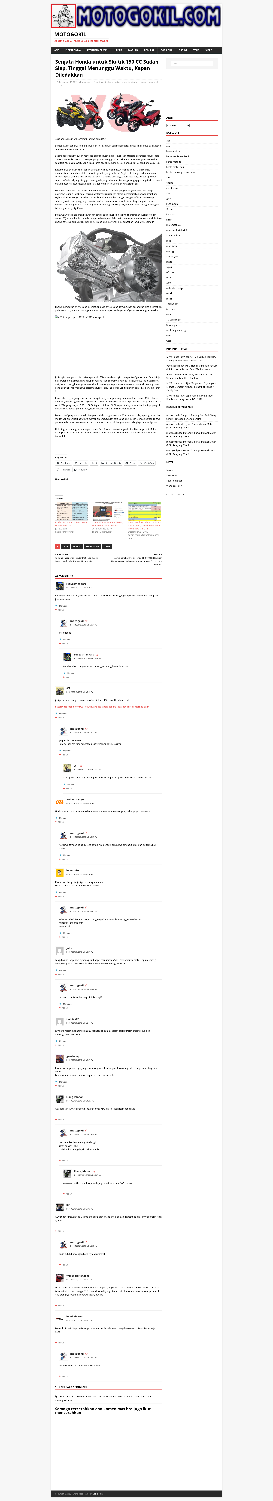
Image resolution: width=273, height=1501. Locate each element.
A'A (68, 688)
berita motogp (173, 161)
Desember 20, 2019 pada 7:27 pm (79, 1060)
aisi (168, 140)
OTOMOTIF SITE (175, 494)
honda (77, 546)
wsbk (169, 335)
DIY (168, 177)
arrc (168, 145)
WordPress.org (174, 485)
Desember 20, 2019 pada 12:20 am (80, 803)
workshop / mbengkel (177, 330)
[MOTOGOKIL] (136, 25)
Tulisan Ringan (173, 319)
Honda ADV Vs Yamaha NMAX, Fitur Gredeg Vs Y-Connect (107, 524)
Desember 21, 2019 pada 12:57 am (80, 1101)
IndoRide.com (74, 1316)
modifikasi (171, 245)
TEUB (196, 50)
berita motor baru (104, 82)
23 (61, 85)
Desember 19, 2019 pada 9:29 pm (79, 692)
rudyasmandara (76, 583)
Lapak (118, 50)
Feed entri (171, 475)
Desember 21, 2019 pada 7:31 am (79, 1280)
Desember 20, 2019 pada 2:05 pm (83, 911)
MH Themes (98, 1493)
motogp (170, 251)
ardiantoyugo (75, 799)
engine (144, 82)
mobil (169, 240)
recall (169, 293)
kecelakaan (172, 203)
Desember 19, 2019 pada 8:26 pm (79, 588)
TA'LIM (183, 50)
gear (168, 198)
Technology (172, 303)
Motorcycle (154, 82)
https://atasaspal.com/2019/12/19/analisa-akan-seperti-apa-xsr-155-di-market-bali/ (102, 706)
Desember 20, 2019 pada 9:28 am (79, 874)
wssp (169, 340)
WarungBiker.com (77, 1276)
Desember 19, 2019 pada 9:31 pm (83, 625)
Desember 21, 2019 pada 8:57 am (83, 1358)
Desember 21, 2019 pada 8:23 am (79, 1320)
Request (149, 50)
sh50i (107, 546)
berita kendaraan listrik (177, 156)
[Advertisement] (192, 92)
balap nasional (173, 151)
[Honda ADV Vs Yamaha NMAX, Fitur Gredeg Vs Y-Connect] (108, 511)
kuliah (169, 219)
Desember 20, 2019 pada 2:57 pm (79, 952)
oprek (169, 282)
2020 (65, 546)
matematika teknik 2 (176, 230)
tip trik (169, 314)
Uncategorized (173, 324)
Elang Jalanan (74, 1097)
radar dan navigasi (175, 288)
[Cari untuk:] (192, 63)
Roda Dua (167, 50)
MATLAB (133, 50)
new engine (92, 546)
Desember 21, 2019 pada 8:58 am (83, 1246)
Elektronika (73, 50)
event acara (172, 188)
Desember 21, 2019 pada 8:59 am (83, 1134)
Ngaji (169, 266)
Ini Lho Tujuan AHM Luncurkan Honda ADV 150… (71, 524)
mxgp (169, 261)
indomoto (72, 870)
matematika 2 (173, 224)
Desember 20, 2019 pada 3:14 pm (79, 1023)
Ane (56, 50)
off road (170, 272)
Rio (68, 1205)
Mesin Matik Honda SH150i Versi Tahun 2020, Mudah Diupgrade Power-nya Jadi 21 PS (144, 525)
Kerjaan (170, 209)
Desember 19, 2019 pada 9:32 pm (87, 770)
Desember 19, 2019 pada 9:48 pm (87, 658)
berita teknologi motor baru (127, 82)
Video (209, 50)
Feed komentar (174, 480)
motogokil (86, 82)
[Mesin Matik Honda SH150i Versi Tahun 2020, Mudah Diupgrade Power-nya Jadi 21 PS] (144, 511)
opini (168, 277)
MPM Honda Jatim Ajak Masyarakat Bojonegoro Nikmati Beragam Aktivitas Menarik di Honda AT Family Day (191, 387)
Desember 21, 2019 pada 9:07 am (87, 1175)
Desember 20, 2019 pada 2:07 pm (83, 837)
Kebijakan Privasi (97, 50)
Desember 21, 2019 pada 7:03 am (79, 1209)
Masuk (169, 470)
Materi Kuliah (173, 235)
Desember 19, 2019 (68, 82)
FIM (168, 193)
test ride (170, 309)
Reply (61, 609)
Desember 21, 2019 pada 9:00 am (83, 989)
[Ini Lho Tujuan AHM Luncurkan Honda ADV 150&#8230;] (71, 511)
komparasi (171, 214)
